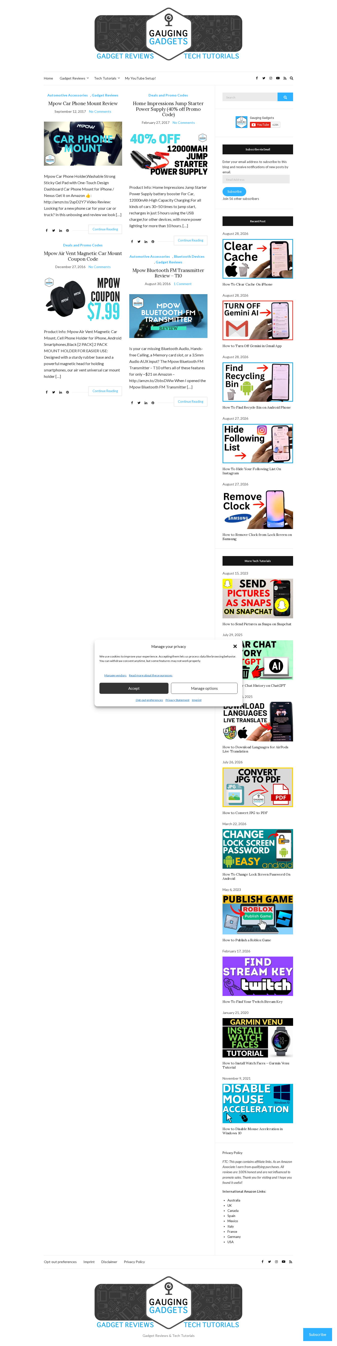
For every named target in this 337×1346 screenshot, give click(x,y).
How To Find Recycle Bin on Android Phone (257, 407)
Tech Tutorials (105, 78)
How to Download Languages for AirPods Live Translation (255, 749)
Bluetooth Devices (189, 256)
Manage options (204, 688)
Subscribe (234, 191)
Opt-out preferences (149, 700)
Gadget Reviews (72, 78)
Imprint (197, 700)
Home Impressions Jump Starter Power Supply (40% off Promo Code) (168, 109)
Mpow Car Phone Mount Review (82, 103)
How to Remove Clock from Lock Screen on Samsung (257, 536)
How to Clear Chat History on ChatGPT (254, 685)
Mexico (232, 1221)
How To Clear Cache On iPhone (247, 284)
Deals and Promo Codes (168, 95)
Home (48, 78)
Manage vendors (115, 675)
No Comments (100, 111)
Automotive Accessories (67, 95)
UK (229, 1205)
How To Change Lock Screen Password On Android (256, 876)
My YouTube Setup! (140, 78)
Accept (134, 688)
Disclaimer (109, 1262)
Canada (233, 1211)
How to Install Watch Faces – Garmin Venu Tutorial (256, 1065)
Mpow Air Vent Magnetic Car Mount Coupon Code (83, 256)
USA (230, 1242)
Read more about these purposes (150, 675)
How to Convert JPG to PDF (245, 813)
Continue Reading (105, 229)
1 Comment (183, 284)
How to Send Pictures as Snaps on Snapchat (257, 624)
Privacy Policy (233, 1153)
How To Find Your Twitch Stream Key (252, 1001)
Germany (234, 1237)
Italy (230, 1226)
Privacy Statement (177, 700)
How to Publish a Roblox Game (247, 940)
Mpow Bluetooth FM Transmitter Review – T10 (168, 273)
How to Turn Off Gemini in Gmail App (252, 346)
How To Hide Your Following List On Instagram (252, 471)
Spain (231, 1216)
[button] (235, 646)
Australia (233, 1200)
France (232, 1232)
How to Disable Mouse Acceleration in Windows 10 (252, 1131)
